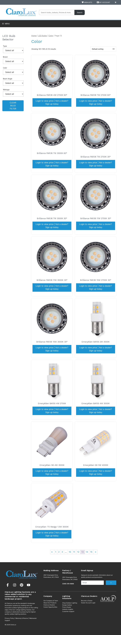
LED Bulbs (42, 36)
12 (78, 552)
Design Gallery (67, 605)
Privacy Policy (9, 618)
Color (51, 36)
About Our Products (49, 603)
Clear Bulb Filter (13, 105)
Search (79, 12)
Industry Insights (67, 609)
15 (91, 552)
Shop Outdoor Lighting (69, 603)
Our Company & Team (50, 600)
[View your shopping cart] (115, 2)
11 (74, 552)
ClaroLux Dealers (49, 605)
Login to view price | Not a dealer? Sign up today (52, 102)
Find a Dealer (66, 607)
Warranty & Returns (21, 618)
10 (70, 552)
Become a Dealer (86, 600)
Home (34, 36)
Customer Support (68, 611)
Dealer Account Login (88, 603)
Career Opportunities (50, 607)
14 (87, 552)
